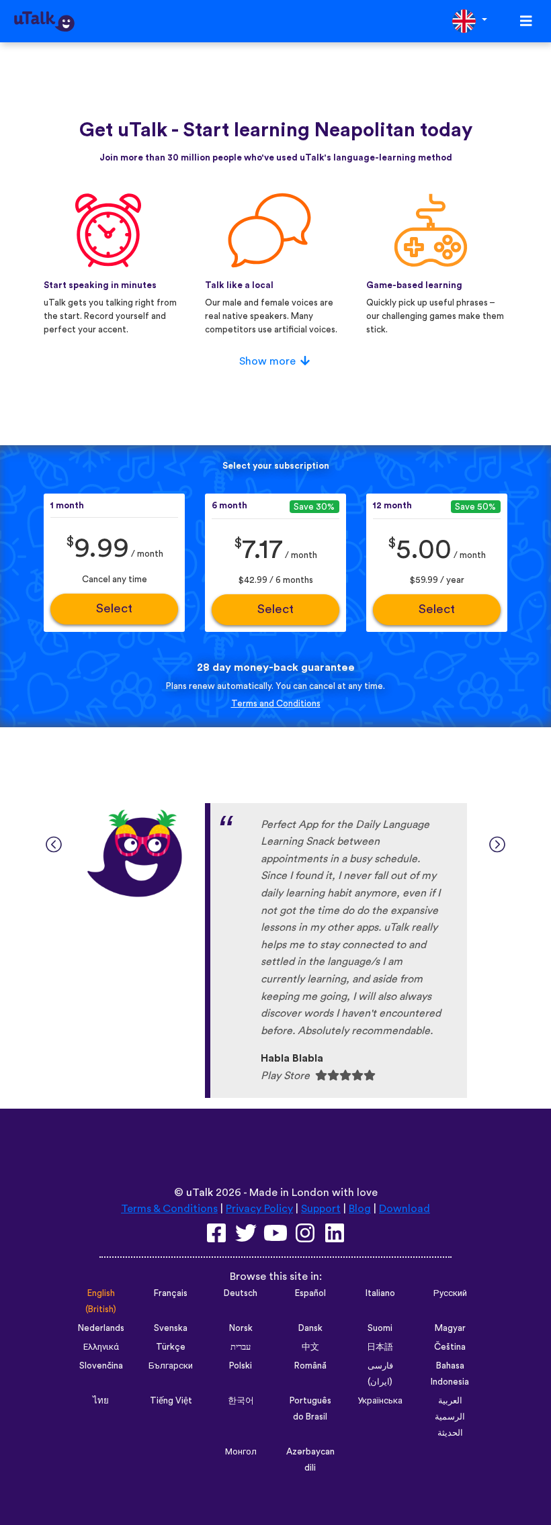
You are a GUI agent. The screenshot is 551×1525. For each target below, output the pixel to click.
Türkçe (170, 1347)
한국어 (241, 1400)
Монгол (241, 1452)
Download (404, 1208)
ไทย (101, 1400)
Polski (240, 1366)
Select (114, 608)
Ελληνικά (101, 1347)
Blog (360, 1208)
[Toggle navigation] (526, 21)
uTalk (199, 1192)
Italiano (380, 1293)
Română (310, 1366)
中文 (310, 1347)
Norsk (241, 1328)
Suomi (380, 1328)
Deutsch (240, 1293)
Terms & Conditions (169, 1208)
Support (321, 1208)
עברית (240, 1347)
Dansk (310, 1328)
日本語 (380, 1347)
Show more (267, 361)
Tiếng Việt (171, 1400)
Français (170, 1293)
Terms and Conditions (276, 703)
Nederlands (101, 1328)
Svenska (170, 1328)
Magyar (450, 1328)
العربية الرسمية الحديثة (450, 1417)
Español (310, 1293)
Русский (450, 1293)
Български (171, 1366)
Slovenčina (101, 1366)
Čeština (450, 1347)
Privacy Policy (259, 1208)
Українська (379, 1400)
